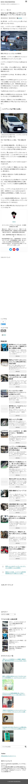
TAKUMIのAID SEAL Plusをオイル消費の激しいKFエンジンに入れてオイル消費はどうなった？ (14, 728)
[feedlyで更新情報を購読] (2, 331)
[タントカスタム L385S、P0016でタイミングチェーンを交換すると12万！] (4, 393)
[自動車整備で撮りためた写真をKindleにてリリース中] (4, 507)
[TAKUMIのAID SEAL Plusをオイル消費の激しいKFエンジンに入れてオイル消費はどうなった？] (8, 736)
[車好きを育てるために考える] (4, 481)
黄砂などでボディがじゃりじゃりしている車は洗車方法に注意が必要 (17, 361)
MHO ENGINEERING (8, 2)
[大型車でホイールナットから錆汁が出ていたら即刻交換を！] (4, 519)
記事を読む (18, 356)
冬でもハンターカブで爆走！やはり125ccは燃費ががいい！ (17, 548)
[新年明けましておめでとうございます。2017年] (4, 409)
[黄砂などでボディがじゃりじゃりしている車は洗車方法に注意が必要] (4, 363)
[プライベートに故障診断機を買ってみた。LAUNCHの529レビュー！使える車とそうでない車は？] (8, 702)
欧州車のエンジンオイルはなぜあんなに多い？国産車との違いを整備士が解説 (17, 346)
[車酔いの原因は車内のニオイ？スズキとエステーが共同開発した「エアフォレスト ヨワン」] (8, 685)
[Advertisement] (14, 272)
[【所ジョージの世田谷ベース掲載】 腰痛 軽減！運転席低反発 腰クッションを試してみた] (8, 668)
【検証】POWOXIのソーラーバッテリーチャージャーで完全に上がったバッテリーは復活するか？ (14, 711)
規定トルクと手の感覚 (15, 419)
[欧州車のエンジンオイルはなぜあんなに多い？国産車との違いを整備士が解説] (4, 347)
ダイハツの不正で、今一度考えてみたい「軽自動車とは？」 (17, 433)
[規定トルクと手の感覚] (4, 422)
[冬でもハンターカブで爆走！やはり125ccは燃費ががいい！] (4, 550)
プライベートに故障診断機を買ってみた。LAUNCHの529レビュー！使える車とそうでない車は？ (14, 694)
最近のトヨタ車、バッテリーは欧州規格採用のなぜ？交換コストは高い (15, 572)
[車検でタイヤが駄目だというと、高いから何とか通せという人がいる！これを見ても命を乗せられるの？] (4, 464)
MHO (4, 335)
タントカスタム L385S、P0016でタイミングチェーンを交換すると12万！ (17, 392)
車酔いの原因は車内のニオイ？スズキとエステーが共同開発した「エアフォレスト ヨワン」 (14, 677)
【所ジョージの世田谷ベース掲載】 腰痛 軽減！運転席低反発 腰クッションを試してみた (14, 660)
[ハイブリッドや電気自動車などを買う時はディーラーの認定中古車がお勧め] (4, 449)
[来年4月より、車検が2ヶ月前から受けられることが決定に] (4, 534)
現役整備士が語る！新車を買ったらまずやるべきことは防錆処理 (17, 377)
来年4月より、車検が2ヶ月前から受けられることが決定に (17, 533)
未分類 (20, 18)
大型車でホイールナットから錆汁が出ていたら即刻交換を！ (17, 518)
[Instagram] (17, 249)
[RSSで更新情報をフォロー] (5, 331)
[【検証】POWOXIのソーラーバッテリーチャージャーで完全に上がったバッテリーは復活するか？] (8, 719)
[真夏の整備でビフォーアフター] (4, 493)
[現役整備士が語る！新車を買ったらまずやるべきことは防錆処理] (4, 378)
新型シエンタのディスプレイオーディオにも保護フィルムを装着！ (15, 567)
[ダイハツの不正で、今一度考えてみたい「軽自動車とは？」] (4, 434)
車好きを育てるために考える (17, 479)
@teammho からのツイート (8, 756)
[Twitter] (10, 249)
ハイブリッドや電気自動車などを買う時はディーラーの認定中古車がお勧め (17, 448)
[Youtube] (14, 249)
